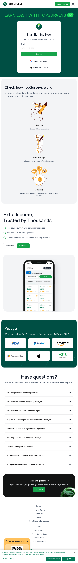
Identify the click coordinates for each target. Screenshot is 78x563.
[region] (39, 556)
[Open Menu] (73, 4)
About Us (39, 514)
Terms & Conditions (39, 534)
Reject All (69, 559)
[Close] (75, 553)
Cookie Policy (39, 538)
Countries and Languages (39, 521)
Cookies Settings (8, 559)
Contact (39, 517)
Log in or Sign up (39, 510)
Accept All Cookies (53, 559)
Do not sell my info (39, 541)
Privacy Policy (39, 530)
